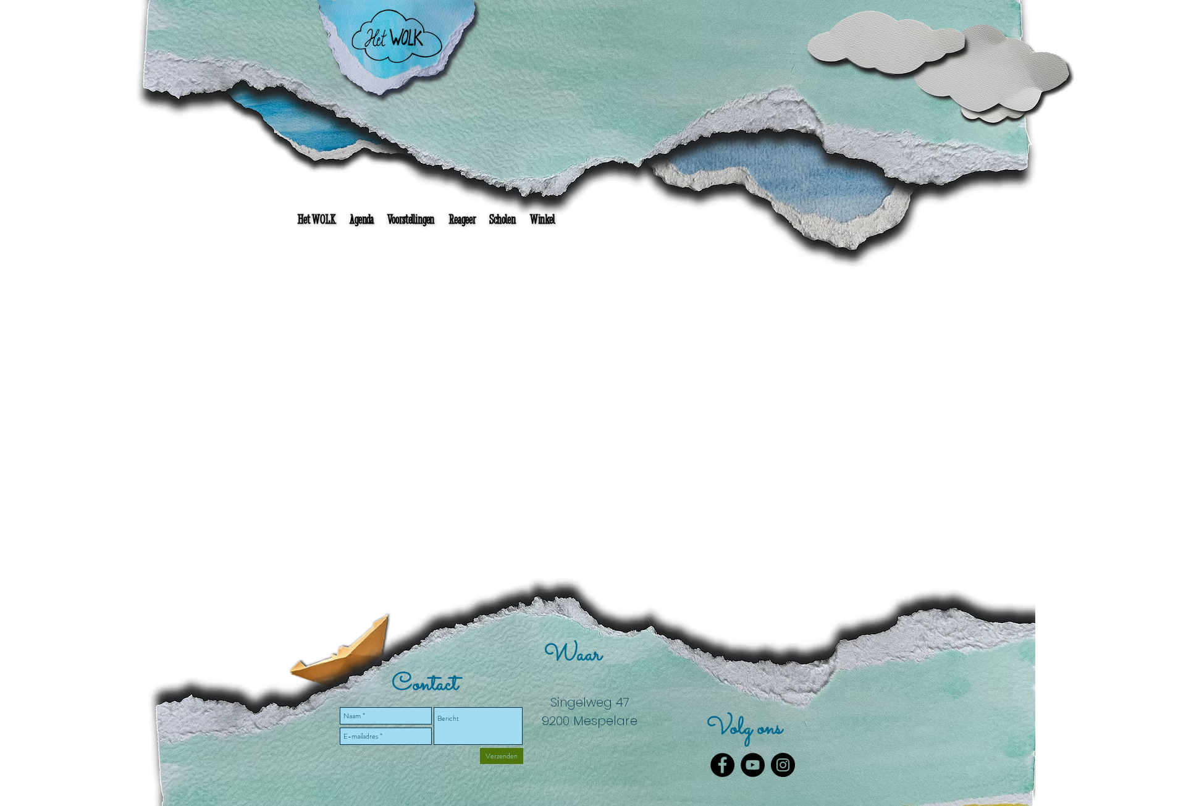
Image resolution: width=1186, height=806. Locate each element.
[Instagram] (783, 765)
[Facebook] (722, 765)
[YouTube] (753, 765)
